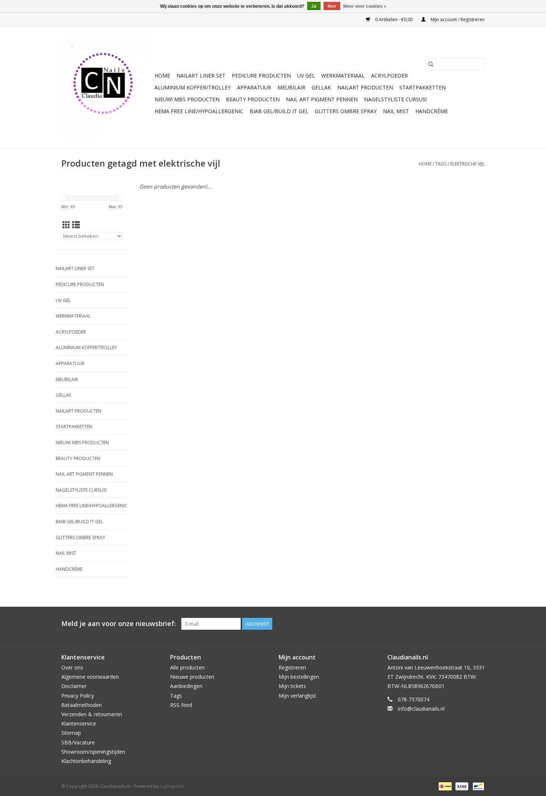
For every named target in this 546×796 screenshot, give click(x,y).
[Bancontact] (477, 786)
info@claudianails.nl (421, 708)
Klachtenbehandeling (86, 760)
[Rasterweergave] (66, 225)
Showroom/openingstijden (93, 751)
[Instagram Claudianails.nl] (479, 624)
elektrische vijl (467, 164)
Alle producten (187, 667)
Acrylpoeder (389, 75)
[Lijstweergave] (76, 225)
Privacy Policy (77, 695)
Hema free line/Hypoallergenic (199, 111)
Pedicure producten (261, 75)
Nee (332, 6)
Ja (313, 6)
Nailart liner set (200, 75)
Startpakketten (422, 87)
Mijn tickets (292, 685)
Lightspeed (171, 786)
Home (162, 75)
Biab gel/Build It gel (279, 111)
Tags (440, 164)
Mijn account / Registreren (457, 19)
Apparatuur (254, 87)
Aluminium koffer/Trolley (193, 87)
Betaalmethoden (81, 704)
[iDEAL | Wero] (444, 786)
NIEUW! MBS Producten (187, 99)
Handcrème (431, 111)
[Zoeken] (430, 64)
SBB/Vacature (78, 742)
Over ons (72, 667)
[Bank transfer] (461, 786)
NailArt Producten (365, 87)
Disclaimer (74, 685)
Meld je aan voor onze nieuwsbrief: (118, 624)
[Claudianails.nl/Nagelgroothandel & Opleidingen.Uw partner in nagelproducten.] (106, 87)
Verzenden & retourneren (91, 714)
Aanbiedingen (186, 685)
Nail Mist (396, 111)
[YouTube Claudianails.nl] (465, 624)
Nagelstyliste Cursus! (395, 99)
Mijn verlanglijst (297, 695)
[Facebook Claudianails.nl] (452, 624)
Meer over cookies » (364, 6)
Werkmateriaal (343, 75)
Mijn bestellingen (299, 676)
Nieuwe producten (192, 676)
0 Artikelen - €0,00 (394, 19)
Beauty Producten (253, 99)
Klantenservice (78, 723)
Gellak (321, 87)
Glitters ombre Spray (346, 111)
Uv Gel (306, 75)
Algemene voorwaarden (90, 676)
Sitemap (71, 732)
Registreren (292, 667)
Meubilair (291, 87)
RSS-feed (181, 704)
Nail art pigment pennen (322, 99)
